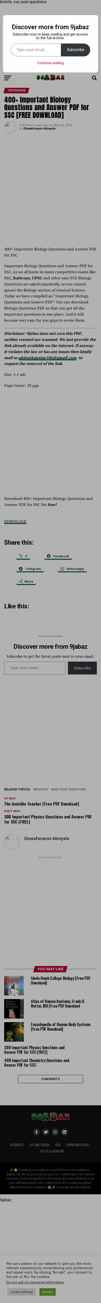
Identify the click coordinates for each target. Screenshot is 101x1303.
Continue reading (50, 63)
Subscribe (75, 49)
